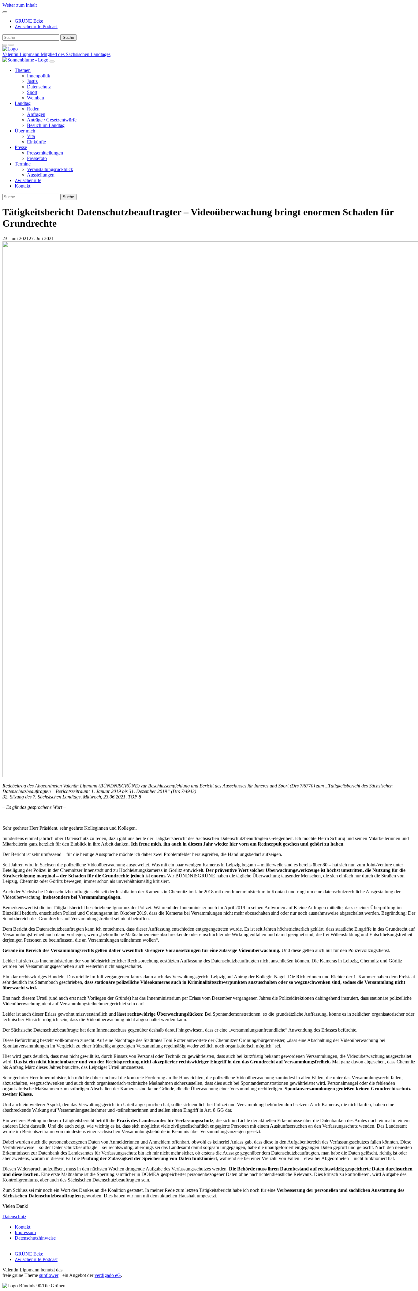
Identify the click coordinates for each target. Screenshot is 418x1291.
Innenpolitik (38, 75)
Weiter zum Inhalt (19, 5)
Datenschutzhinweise (35, 1238)
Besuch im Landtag (46, 125)
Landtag (23, 103)
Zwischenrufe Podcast (36, 26)
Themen (23, 70)
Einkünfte (36, 141)
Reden (33, 108)
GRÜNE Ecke (29, 21)
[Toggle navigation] (4, 12)
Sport (32, 92)
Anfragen (36, 114)
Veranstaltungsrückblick (50, 169)
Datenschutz (39, 86)
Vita (31, 136)
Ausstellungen (40, 174)
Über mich (25, 130)
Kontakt (22, 185)
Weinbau (35, 97)
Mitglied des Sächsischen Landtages (75, 54)
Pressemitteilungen (45, 152)
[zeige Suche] (4, 45)
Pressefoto (37, 158)
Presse (21, 147)
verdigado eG (108, 1275)
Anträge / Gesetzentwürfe (52, 119)
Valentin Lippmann (21, 54)
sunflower (48, 1275)
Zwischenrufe (28, 180)
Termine (23, 163)
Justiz (32, 81)
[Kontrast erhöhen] (11, 45)
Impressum (25, 1232)
